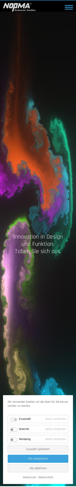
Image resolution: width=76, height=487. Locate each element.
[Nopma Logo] (19, 7)
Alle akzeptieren (38, 459)
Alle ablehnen (38, 468)
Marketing (25, 439)
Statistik (24, 429)
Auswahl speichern (38, 449)
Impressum (29, 477)
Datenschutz (46, 477)
